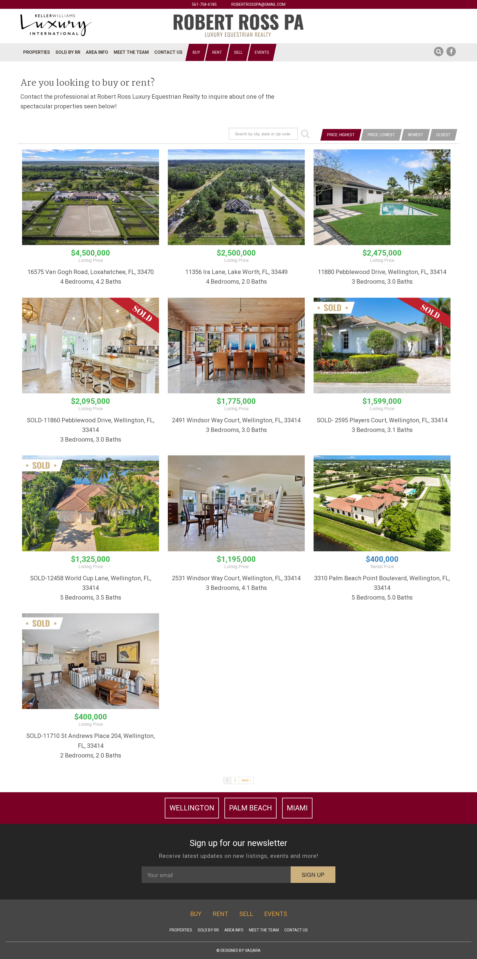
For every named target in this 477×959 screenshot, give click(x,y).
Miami (297, 808)
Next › (246, 780)
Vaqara (253, 950)
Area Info (97, 52)
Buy (196, 52)
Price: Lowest (381, 135)
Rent (217, 52)
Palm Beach (250, 808)
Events (262, 52)
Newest (415, 135)
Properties (36, 52)
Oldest (443, 135)
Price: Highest (341, 135)
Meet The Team (131, 52)
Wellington (191, 808)
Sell (238, 52)
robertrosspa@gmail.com (258, 4)
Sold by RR (67, 52)
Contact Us (168, 52)
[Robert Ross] (239, 25)
